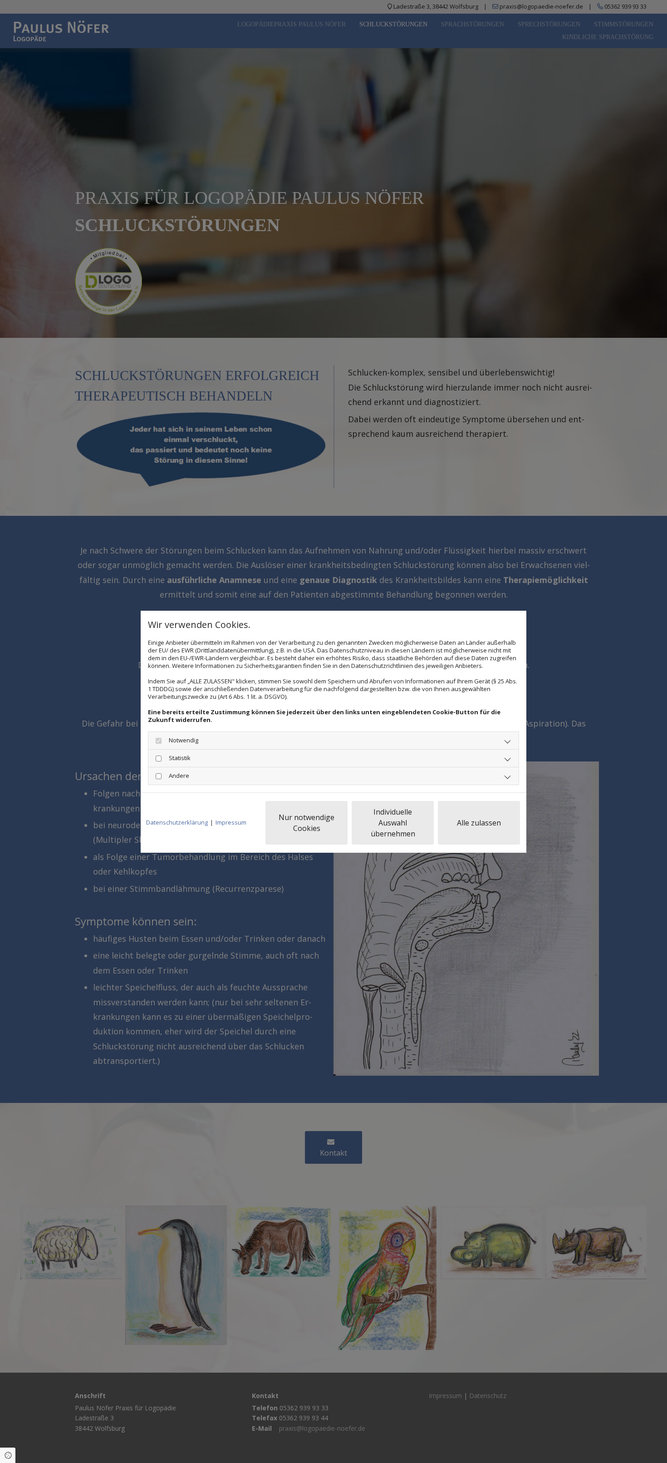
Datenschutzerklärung (177, 822)
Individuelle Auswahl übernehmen (393, 823)
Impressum (231, 822)
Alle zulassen (479, 823)
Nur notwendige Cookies (306, 822)
